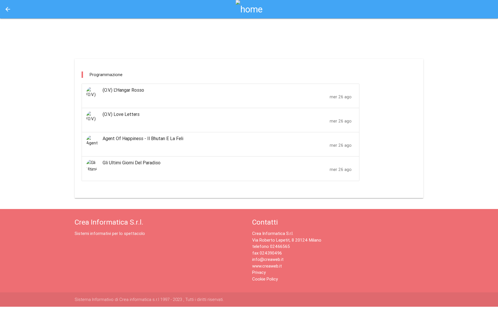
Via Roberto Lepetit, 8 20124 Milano (286, 240)
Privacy (259, 272)
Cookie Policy (265, 279)
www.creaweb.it (267, 266)
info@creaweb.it (268, 259)
